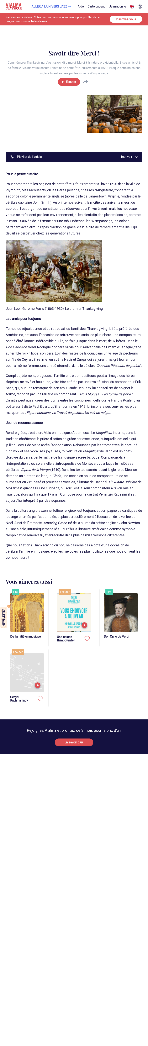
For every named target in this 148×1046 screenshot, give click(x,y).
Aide (81, 6)
